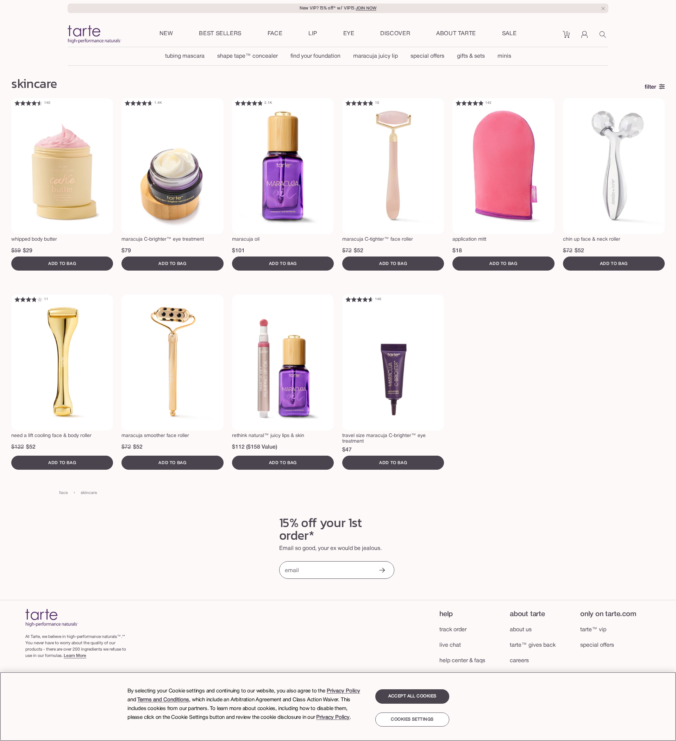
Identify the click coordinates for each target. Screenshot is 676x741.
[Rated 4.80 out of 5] (249, 103)
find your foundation (315, 56)
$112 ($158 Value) (254, 447)
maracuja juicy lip (375, 56)
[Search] (603, 37)
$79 (126, 250)
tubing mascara (185, 56)
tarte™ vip (593, 629)
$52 (358, 250)
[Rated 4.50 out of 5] (28, 103)
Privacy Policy (343, 691)
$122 (17, 447)
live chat (450, 645)
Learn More (75, 656)
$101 (238, 250)
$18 (457, 250)
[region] (338, 706)
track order (453, 629)
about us (521, 629)
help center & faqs (462, 660)
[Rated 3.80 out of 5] (28, 299)
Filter (650, 87)
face (63, 493)
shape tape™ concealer (247, 56)
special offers (427, 56)
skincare (89, 493)
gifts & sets (471, 56)
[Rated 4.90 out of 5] (470, 103)
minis (504, 56)
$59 (16, 250)
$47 (347, 450)
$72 (347, 250)
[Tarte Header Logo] (94, 35)
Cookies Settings (412, 719)
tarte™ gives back (533, 645)
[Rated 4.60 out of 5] (359, 299)
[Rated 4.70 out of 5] (139, 103)
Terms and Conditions (163, 699)
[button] (275, 34)
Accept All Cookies (412, 696)
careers (519, 660)
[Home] (51, 618)
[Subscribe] (381, 571)
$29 (27, 250)
